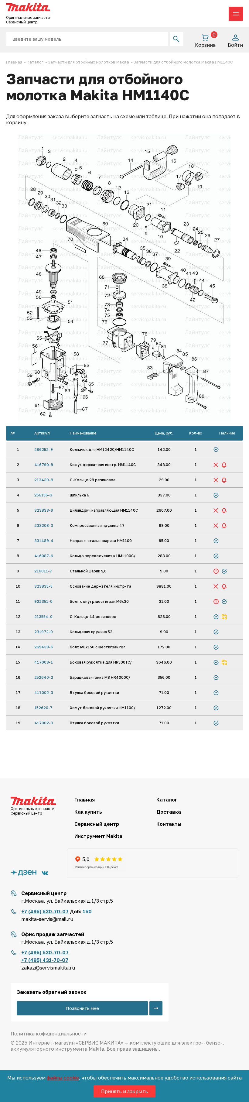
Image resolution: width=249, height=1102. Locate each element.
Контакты (168, 824)
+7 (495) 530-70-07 (45, 911)
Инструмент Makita (98, 836)
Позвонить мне (82, 1008)
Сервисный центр (96, 824)
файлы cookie (63, 1078)
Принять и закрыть (124, 1091)
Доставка (168, 812)
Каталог (166, 800)
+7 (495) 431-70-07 (44, 960)
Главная (84, 800)
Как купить (88, 812)
